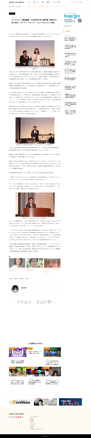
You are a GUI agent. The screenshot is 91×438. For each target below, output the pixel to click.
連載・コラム (36, 2)
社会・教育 (12, 13)
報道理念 (32, 421)
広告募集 (32, 426)
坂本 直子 (24, 288)
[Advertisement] (35, 324)
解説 (43, 2)
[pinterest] (16, 417)
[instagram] (9, 417)
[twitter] (11, 417)
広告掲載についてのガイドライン (36, 428)
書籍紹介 (48, 2)
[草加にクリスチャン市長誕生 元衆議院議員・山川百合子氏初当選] (17, 263)
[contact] (20, 417)
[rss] (23, 417)
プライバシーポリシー (34, 416)
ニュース (29, 2)
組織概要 (32, 419)
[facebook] (14, 417)
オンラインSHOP (56, 2)
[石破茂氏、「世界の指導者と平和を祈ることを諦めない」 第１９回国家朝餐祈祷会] (52, 263)
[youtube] (18, 417)
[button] (63, 2)
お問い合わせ (32, 424)
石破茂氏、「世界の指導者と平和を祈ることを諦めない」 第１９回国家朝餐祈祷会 (52, 269)
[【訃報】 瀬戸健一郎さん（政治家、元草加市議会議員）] (35, 263)
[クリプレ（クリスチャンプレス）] (16, 2)
